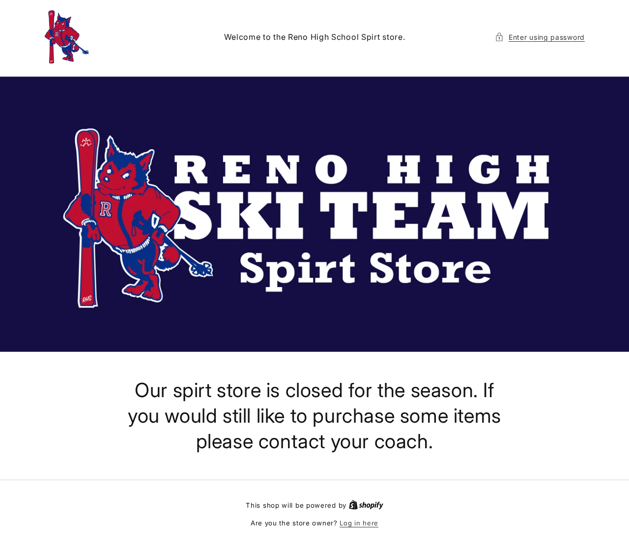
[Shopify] (366, 505)
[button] (540, 37)
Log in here (359, 523)
